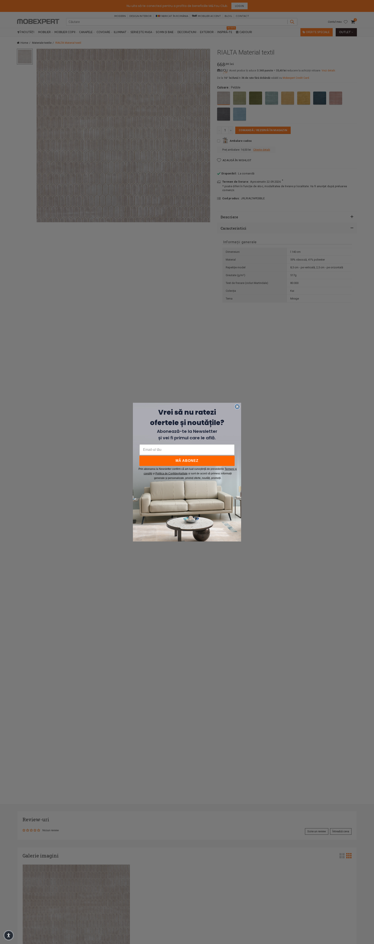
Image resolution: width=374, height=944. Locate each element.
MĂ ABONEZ (187, 460)
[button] (8, 935)
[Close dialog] (237, 406)
